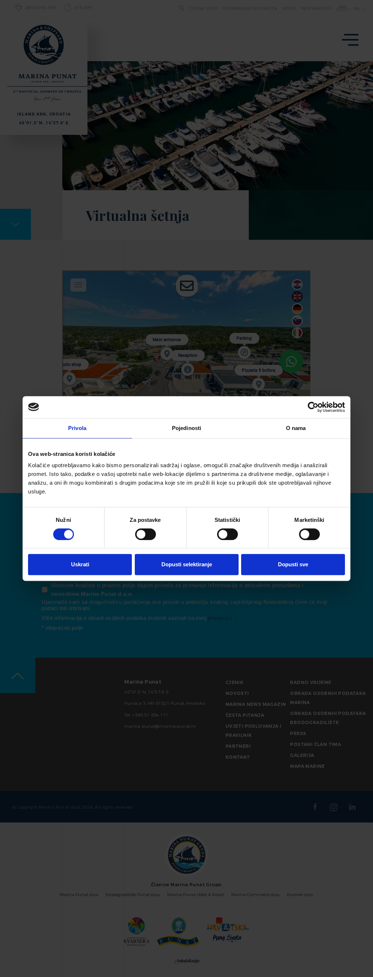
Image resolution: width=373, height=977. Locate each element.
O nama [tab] (296, 428)
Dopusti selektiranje (186, 564)
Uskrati (80, 564)
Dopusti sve (293, 564)
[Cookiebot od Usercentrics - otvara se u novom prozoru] (313, 407)
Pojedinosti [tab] (186, 428)
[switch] (145, 534)
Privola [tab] (77, 428)
